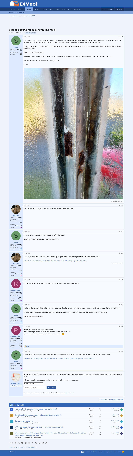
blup (118, 434)
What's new (65, 9)
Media (76, 9)
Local (45, 9)
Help (114, 452)
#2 (122, 205)
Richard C (116, 410)
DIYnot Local (70, 393)
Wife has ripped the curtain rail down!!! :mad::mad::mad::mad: (39, 427)
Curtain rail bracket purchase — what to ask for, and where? (38, 415)
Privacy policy (108, 452)
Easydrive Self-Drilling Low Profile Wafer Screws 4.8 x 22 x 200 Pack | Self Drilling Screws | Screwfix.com (59, 358)
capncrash (18, 423)
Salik (12, 33)
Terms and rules (97, 452)
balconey (28, 33)
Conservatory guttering (24, 421)
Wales (20, 299)
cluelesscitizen (19, 437)
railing (34, 33)
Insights (37, 9)
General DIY (32, 417)
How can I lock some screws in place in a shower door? (36, 409)
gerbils (17, 429)
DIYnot (13, 452)
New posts (12, 12)
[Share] (119, 37)
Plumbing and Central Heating (35, 411)
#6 (122, 305)
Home (13, 9)
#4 (122, 253)
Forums (29, 9)
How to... (21, 9)
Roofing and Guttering (35, 423)
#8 (122, 351)
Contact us (88, 452)
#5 (122, 280)
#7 (122, 326)
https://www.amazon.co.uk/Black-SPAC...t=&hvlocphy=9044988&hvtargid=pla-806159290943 (55, 261)
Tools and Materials (36, 437)
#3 (122, 232)
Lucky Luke (18, 417)
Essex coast (18, 226)
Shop (51, 9)
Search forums (21, 12)
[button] (71, 9)
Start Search (51, 388)
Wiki (57, 9)
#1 (122, 37)
